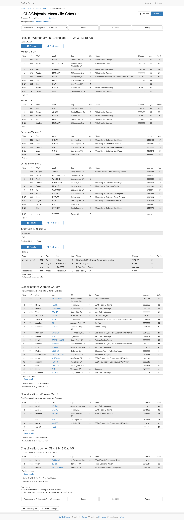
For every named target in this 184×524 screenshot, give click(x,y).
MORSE (55, 423)
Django (84, 517)
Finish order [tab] (54, 46)
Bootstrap (102, 517)
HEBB (54, 427)
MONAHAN (56, 308)
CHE (53, 369)
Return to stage (50, 508)
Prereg (147, 27)
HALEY (54, 315)
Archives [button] (158, 3)
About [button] (147, 3)
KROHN (55, 413)
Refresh (156, 13)
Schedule (52, 18)
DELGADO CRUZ (58, 354)
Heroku (122, 517)
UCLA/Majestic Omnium (41, 21)
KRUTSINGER (57, 467)
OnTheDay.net (28, 3)
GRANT (55, 312)
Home (23, 8)
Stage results (29, 379)
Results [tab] (32, 46)
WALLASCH (56, 460)
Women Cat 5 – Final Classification (35, 437)
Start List (115, 27)
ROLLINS (55, 347)
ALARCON (56, 358)
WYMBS (55, 372)
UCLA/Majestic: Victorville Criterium (50, 13)
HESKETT (56, 305)
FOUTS (55, 362)
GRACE (55, 410)
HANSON (55, 343)
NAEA (54, 319)
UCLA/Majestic (41, 8)
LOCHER (55, 351)
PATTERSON (57, 298)
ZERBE (54, 463)
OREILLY (55, 365)
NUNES (55, 326)
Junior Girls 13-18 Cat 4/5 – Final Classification (39, 478)
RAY (53, 419)
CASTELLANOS (58, 340)
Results (83, 27)
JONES (54, 406)
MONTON (55, 332)
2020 (30, 8)
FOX (53, 336)
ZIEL (53, 323)
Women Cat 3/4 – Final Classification (36, 383)
